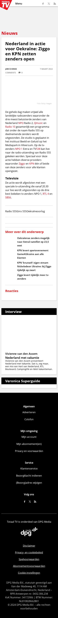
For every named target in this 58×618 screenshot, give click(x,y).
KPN (31, 163)
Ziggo (22, 163)
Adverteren (29, 412)
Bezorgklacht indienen (29, 475)
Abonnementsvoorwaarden (29, 566)
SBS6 (8, 197)
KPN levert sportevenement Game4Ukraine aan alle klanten (32, 254)
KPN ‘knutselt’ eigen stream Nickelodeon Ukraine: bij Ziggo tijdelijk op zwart (34, 266)
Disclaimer (29, 545)
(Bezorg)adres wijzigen (29, 482)
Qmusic (38, 123)
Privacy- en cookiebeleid (29, 552)
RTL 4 (46, 193)
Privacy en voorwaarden (29, 451)
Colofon (29, 419)
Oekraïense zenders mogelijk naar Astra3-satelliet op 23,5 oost (33, 241)
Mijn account (29, 437)
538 (38, 149)
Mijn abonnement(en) (29, 444)
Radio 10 (10, 126)
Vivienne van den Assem (21, 354)
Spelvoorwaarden (29, 559)
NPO (21, 123)
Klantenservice (29, 468)
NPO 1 (18, 149)
